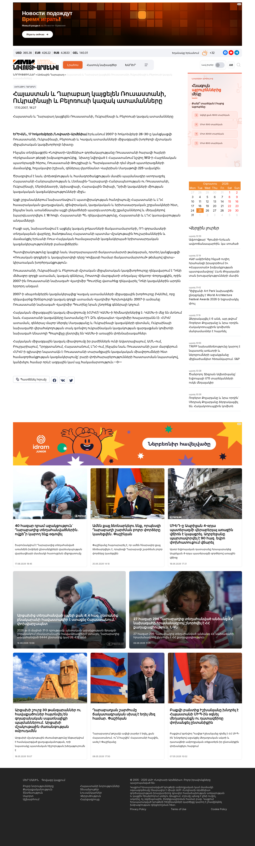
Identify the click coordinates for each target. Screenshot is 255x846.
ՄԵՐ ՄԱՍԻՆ (31, 780)
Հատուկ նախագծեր (102, 65)
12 (207, 201)
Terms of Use (178, 809)
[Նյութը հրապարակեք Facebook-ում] (54, 380)
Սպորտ (28, 796)
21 (222, 206)
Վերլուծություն (90, 796)
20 (214, 206)
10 (192, 201)
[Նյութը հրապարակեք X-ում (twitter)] (71, 380)
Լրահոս (72, 65)
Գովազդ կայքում (53, 780)
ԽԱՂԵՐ (130, 65)
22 (229, 206)
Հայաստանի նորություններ (100, 786)
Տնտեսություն (33, 792)
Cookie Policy (219, 809)
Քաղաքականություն (37, 789)
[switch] (220, 65)
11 (200, 201)
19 (207, 206)
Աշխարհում (31, 799)
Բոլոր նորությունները (38, 786)
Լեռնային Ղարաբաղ (25, 87)
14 (222, 201)
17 (192, 206)
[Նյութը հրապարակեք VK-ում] (63, 380)
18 (199, 206)
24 (192, 210)
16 (236, 201)
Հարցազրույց (90, 799)
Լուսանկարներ (91, 792)
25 (200, 210)
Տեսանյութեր (89, 789)
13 (214, 201)
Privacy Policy (138, 809)
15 (229, 201)
